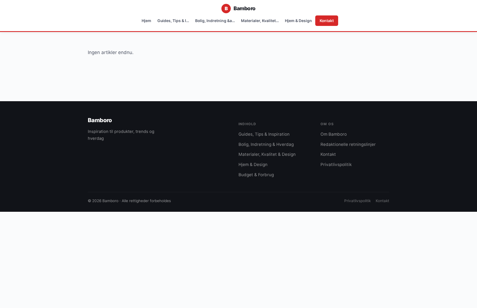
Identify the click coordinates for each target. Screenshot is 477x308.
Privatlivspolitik (336, 164)
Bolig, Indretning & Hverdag (266, 144)
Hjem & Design (298, 20)
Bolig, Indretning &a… (215, 20)
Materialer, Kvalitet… (260, 20)
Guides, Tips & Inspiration (264, 134)
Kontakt (327, 20)
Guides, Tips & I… (173, 20)
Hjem (146, 20)
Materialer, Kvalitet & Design (267, 154)
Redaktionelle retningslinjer (348, 144)
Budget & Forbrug (256, 174)
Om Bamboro (333, 134)
